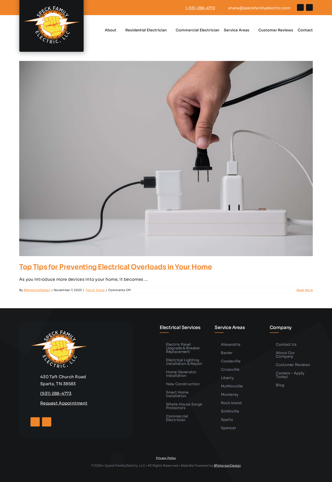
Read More (305, 290)
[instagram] (309, 7)
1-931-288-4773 (200, 8)
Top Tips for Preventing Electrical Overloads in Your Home (115, 267)
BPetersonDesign (37, 290)
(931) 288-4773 (55, 393)
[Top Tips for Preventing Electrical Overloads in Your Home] (166, 158)
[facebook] (300, 7)
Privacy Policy (166, 458)
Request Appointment (63, 403)
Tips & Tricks (95, 290)
